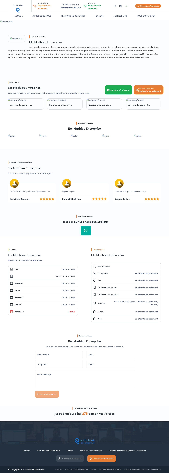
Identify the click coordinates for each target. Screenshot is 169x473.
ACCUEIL (18, 16)
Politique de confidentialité (91, 450)
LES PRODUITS (120, 16)
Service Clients (43, 6)
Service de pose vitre (21, 104)
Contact (26, 450)
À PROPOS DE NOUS (42, 16)
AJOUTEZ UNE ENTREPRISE (48, 450)
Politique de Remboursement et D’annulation (127, 450)
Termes (70, 450)
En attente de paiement (47, 394)
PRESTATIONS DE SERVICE (73, 16)
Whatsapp (94, 6)
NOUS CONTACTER (146, 16)
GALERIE (99, 16)
